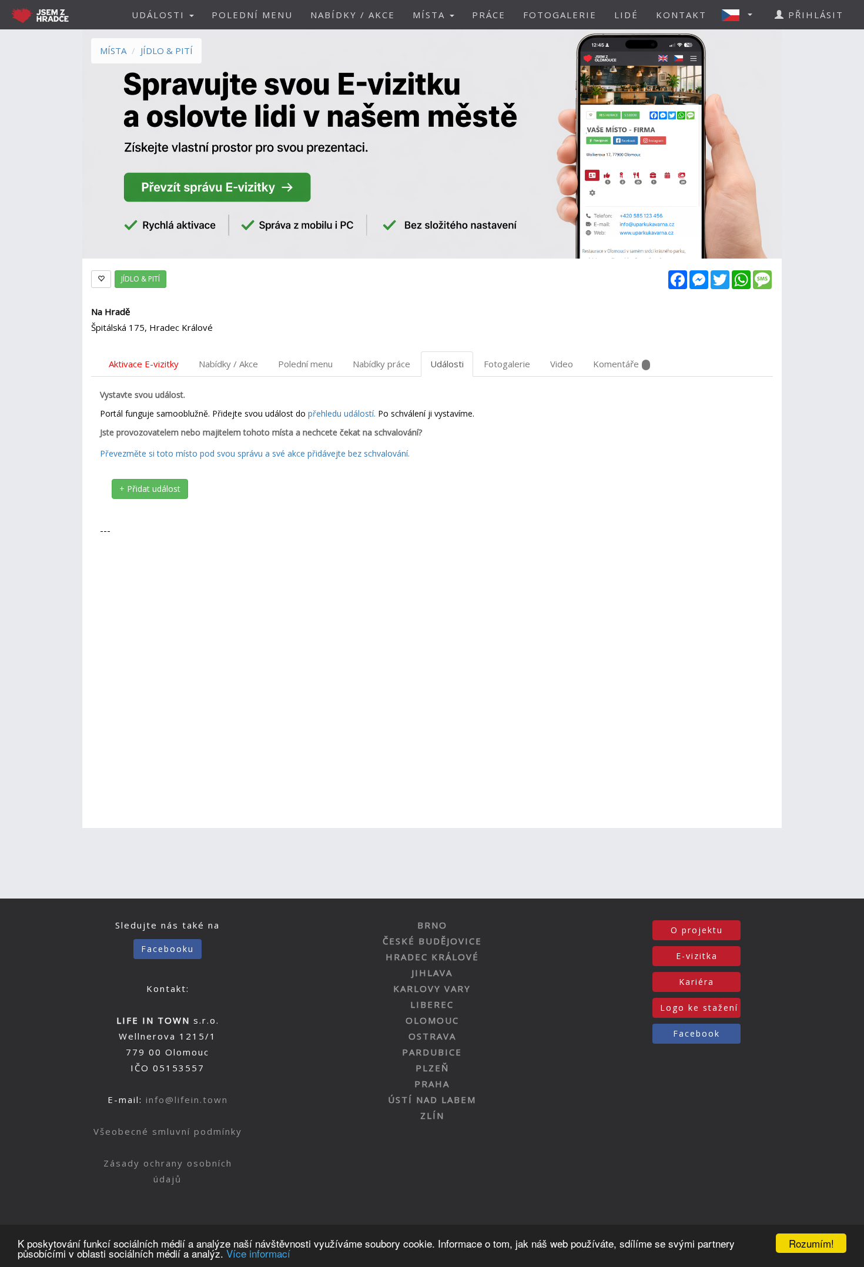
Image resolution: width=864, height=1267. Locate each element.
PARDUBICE (432, 1052)
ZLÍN (432, 1115)
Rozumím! (811, 1243)
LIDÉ (626, 15)
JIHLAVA (432, 972)
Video (561, 364)
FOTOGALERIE (560, 15)
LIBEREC (432, 1004)
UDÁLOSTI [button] (160, 15)
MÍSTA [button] (430, 15)
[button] (740, 14)
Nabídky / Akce (228, 364)
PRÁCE (488, 15)
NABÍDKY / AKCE (352, 15)
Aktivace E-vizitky (144, 364)
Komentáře (616, 364)
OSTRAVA (432, 1036)
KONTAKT (681, 15)
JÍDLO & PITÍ (166, 50)
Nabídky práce (381, 364)
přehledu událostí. (342, 413)
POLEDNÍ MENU (252, 15)
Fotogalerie (507, 364)
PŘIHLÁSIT (814, 15)
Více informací (258, 1253)
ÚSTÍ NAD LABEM (432, 1099)
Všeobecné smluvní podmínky (167, 1131)
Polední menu (305, 364)
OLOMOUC (432, 1020)
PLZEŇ (432, 1068)
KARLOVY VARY (432, 988)
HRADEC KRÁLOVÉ (432, 957)
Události (447, 364)
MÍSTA (113, 50)
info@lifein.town (187, 1099)
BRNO (432, 925)
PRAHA (432, 1084)
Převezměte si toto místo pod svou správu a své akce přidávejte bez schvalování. (255, 453)
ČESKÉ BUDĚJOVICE (432, 941)
